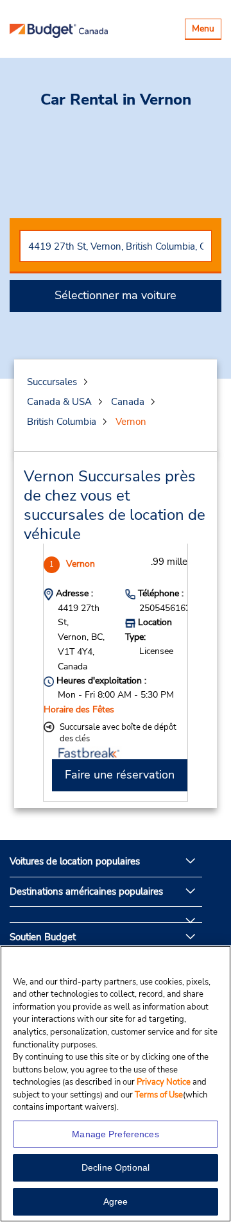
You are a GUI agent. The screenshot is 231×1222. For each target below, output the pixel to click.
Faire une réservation (120, 774)
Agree (115, 1201)
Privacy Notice (165, 1082)
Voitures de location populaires (75, 861)
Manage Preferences (115, 1134)
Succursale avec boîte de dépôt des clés (118, 732)
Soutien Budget (43, 937)
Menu (206, 30)
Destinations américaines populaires (86, 891)
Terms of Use (159, 1095)
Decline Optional (115, 1167)
